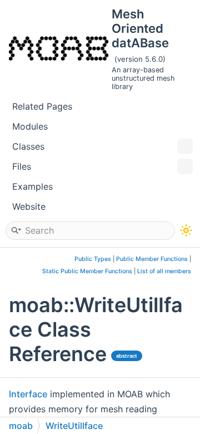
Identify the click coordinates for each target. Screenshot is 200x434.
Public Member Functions (152, 259)
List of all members (164, 271)
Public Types (92, 259)
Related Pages (42, 106)
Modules (30, 126)
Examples (32, 186)
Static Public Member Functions (87, 271)
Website (29, 206)
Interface (28, 394)
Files (21, 166)
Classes (28, 146)
